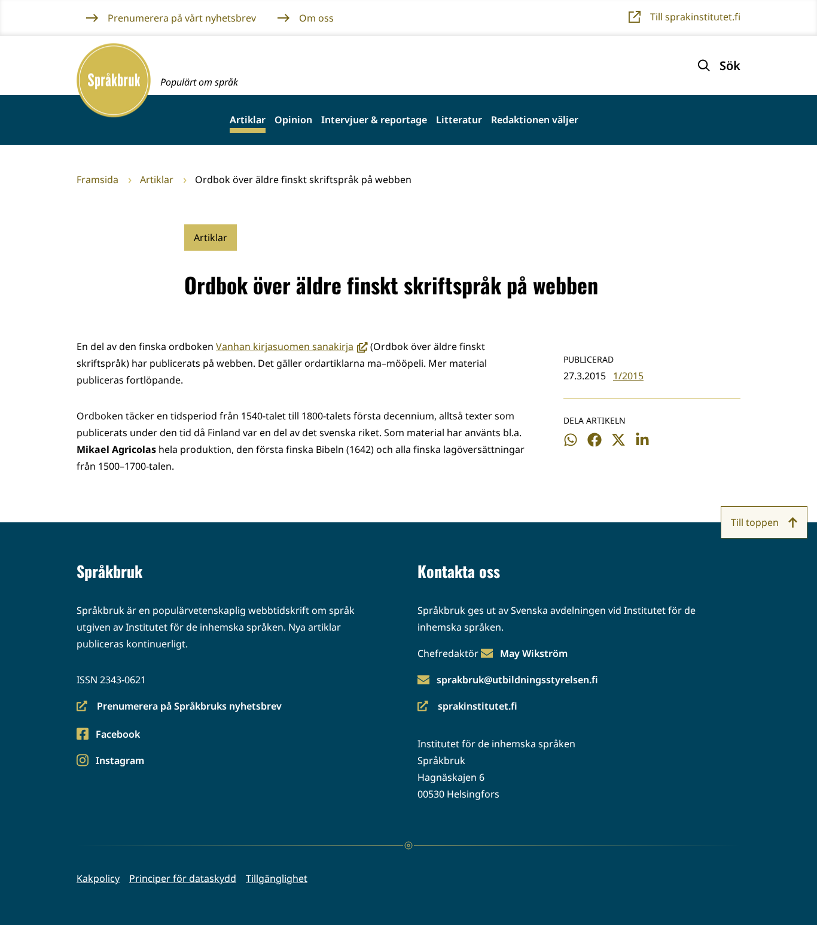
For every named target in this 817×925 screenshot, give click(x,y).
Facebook (117, 735)
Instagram (119, 761)
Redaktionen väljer (534, 120)
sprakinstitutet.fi (467, 706)
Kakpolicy (98, 878)
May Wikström (534, 653)
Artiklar (248, 120)
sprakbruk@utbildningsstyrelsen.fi (517, 679)
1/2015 (628, 375)
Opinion (293, 120)
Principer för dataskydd (182, 878)
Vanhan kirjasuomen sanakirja (292, 346)
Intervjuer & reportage (374, 120)
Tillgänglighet (276, 878)
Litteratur (459, 120)
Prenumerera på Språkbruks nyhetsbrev (179, 706)
